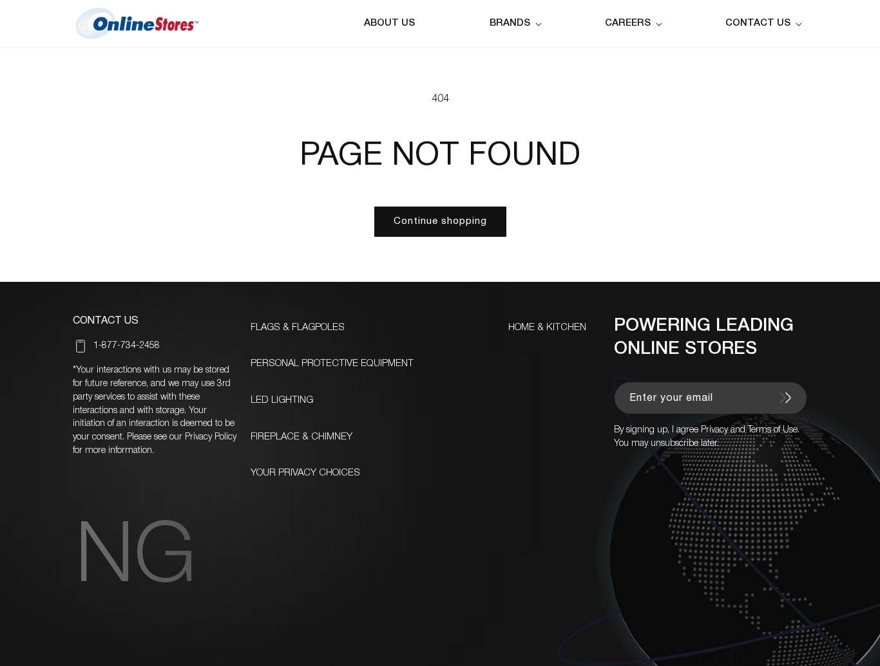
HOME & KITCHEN (547, 327)
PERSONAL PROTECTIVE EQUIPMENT (332, 363)
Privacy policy (358, 657)
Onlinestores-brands (177, 657)
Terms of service (427, 657)
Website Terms (499, 657)
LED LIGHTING (282, 400)
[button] (518, 23)
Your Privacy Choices (305, 472)
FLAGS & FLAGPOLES (298, 327)
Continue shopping (440, 221)
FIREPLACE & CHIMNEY (301, 436)
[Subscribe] (785, 397)
